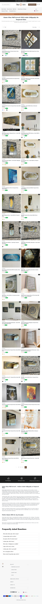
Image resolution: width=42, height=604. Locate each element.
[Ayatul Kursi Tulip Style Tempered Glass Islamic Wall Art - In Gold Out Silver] (2, 407)
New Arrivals (9, 9)
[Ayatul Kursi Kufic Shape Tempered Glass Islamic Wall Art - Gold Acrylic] (2, 435)
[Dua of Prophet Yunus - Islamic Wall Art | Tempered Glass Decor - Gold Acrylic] (21, 164)
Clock (12, 575)
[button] (39, 601)
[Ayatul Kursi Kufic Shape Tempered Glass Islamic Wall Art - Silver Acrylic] (4, 435)
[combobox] (6, 5)
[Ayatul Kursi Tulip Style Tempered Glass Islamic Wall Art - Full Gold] (5, 407)
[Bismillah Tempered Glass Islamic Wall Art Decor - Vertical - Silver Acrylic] (23, 219)
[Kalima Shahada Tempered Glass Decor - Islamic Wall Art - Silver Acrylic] (23, 462)
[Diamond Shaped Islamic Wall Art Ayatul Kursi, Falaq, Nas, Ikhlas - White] (21, 55)
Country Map (14, 572)
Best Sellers (4, 9)
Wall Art (12, 564)
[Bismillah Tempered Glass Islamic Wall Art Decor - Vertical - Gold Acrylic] (21, 219)
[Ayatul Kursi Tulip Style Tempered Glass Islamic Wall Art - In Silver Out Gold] (4, 407)
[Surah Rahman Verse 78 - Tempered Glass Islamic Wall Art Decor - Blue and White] (5, 381)
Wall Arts (14, 9)
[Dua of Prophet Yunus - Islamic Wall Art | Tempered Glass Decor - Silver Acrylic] (23, 164)
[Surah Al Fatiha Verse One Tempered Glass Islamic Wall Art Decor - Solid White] (5, 110)
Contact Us (12, 584)
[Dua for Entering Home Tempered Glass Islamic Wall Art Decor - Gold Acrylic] (2, 354)
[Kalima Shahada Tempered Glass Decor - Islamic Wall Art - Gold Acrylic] (21, 462)
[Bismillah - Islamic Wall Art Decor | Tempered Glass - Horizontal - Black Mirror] (21, 381)
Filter (5, 27)
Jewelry (12, 581)
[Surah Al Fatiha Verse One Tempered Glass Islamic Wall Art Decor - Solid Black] (6, 110)
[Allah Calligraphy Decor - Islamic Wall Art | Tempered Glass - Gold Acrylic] (2, 219)
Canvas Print (14, 569)
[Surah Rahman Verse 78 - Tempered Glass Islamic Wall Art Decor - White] (4, 381)
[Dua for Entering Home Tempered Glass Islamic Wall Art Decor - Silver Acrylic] (4, 354)
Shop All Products (32, 4)
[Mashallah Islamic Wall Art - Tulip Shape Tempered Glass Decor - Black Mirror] (2, 246)
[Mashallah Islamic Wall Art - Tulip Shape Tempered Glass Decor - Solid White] (4, 246)
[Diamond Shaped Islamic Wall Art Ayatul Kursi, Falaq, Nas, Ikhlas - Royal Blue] (24, 55)
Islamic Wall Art (24, 508)
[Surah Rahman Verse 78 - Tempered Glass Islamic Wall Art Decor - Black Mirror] (2, 381)
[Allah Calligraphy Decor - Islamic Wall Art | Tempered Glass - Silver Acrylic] (4, 219)
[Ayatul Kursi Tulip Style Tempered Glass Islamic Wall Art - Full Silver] (6, 407)
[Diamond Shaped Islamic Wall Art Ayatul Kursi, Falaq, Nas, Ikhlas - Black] (23, 55)
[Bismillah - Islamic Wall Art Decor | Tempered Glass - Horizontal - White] (23, 381)
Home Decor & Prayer (22, 9)
